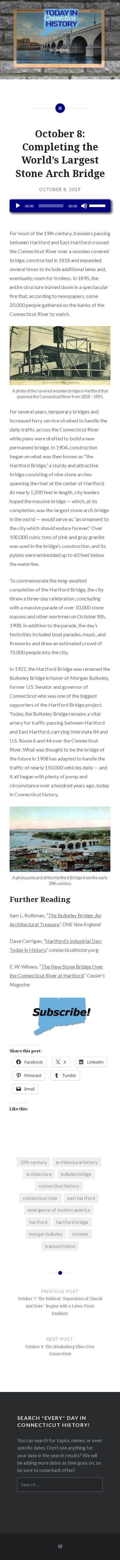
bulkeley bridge (76, 1174)
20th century (33, 1162)
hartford (38, 1222)
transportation (60, 1246)
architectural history (77, 1162)
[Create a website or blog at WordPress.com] (60, 1546)
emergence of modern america (59, 1210)
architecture (39, 1174)
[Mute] (84, 206)
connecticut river (40, 1198)
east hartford (81, 1198)
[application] (60, 205)
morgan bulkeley (45, 1234)
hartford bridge (72, 1222)
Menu (62, 50)
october (80, 1234)
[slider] (98, 205)
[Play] (18, 206)
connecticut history (59, 1186)
